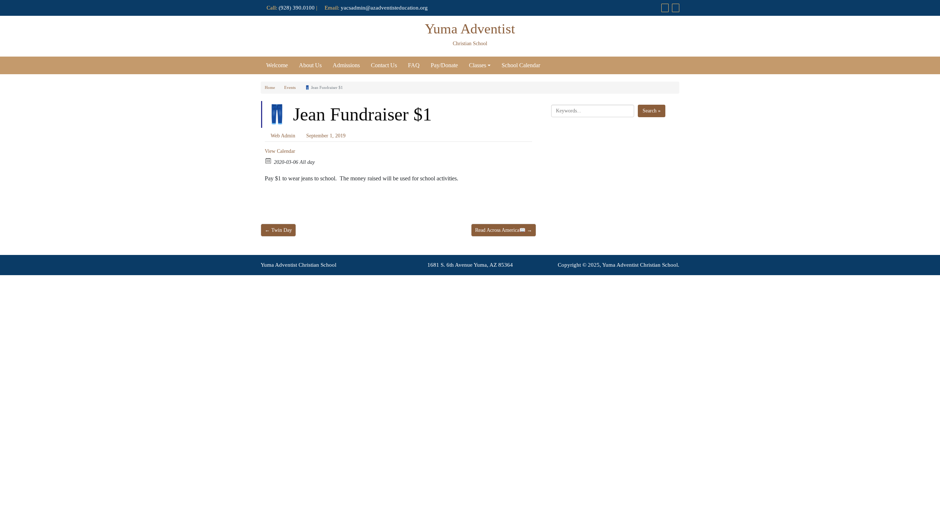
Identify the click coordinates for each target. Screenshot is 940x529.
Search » (652, 111)
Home (270, 87)
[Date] (268, 160)
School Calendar (521, 65)
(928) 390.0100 (297, 8)
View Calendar (280, 151)
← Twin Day (278, 230)
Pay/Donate (444, 65)
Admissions (346, 65)
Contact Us (384, 65)
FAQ (414, 65)
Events (290, 87)
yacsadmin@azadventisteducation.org (384, 8)
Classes (477, 65)
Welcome (277, 65)
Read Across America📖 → (503, 230)
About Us (310, 65)
